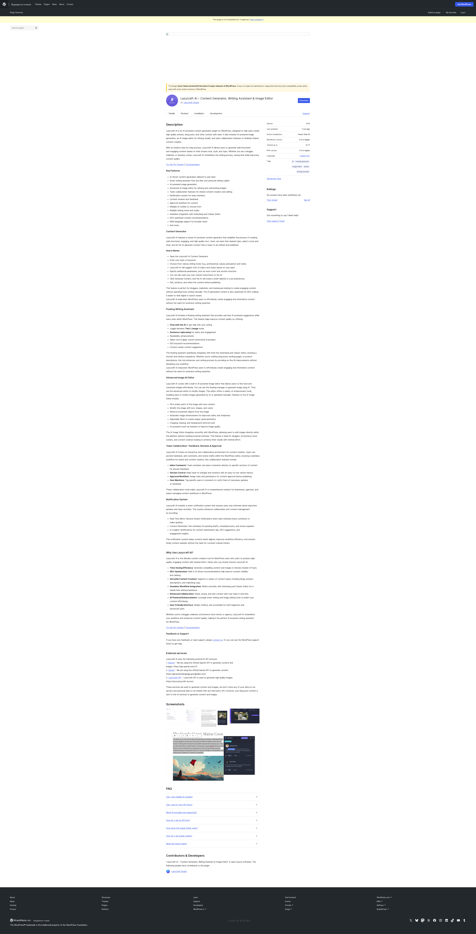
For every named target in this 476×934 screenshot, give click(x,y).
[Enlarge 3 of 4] (256, 712)
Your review (272, 200)
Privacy (13, 909)
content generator (302, 161)
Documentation (193, 164)
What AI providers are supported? (181, 812)
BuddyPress (383, 909)
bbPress (381, 905)
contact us (218, 640)
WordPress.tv (200, 909)
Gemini (171, 670)
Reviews (184, 113)
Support (306, 113)
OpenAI (171, 663)
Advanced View (274, 178)
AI (293, 161)
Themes (105, 901)
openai (306, 166)
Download (303, 100)
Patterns (105, 909)
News (12, 901)
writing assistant (303, 172)
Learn (195, 897)
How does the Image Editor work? (182, 828)
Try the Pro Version (175, 164)
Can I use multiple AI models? (179, 797)
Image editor (297, 166)
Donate (289, 905)
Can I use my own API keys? (179, 805)
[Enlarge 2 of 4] (224, 712)
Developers (198, 905)
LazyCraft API (174, 677)
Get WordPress (464, 4)
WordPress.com (384, 897)
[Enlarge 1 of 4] (192, 712)
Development (216, 113)
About (12, 897)
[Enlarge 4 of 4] (256, 732)
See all (307, 200)
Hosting (13, 905)
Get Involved (290, 897)
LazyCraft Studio (191, 102)
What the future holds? (176, 844)
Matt (380, 901)
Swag (288, 909)
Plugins (104, 905)
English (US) (305, 156)
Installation (199, 113)
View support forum (276, 221)
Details (172, 113)
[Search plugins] (36, 27)
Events (288, 901)
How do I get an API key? (178, 820)
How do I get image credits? (179, 836)
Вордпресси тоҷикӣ (41, 921)
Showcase (106, 897)
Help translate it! (256, 19)
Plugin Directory (16, 12)
